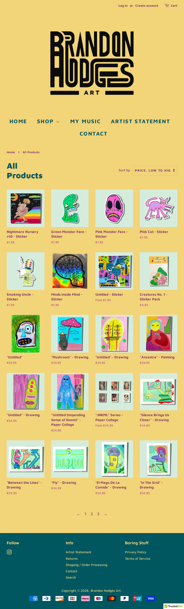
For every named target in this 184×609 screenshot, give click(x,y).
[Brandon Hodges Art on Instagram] (9, 553)
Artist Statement (140, 121)
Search (71, 577)
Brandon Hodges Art (106, 590)
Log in (123, 5)
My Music (85, 121)
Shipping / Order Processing (86, 565)
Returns (72, 558)
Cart (174, 5)
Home (18, 121)
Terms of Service (137, 558)
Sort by (124, 170)
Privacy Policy (135, 552)
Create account (146, 5)
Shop (46, 121)
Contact (94, 133)
